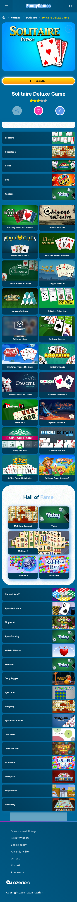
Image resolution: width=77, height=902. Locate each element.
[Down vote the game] (38, 111)
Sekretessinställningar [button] (24, 831)
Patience (31, 17)
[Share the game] (17, 111)
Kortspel (16, 17)
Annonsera (17, 872)
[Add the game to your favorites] (69, 29)
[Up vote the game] (60, 111)
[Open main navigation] (6, 6)
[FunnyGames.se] (4, 17)
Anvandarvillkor (20, 851)
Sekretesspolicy (20, 838)
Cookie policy (19, 844)
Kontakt (15, 865)
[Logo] (38, 6)
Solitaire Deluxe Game (55, 17)
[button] (70, 6)
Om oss (15, 858)
